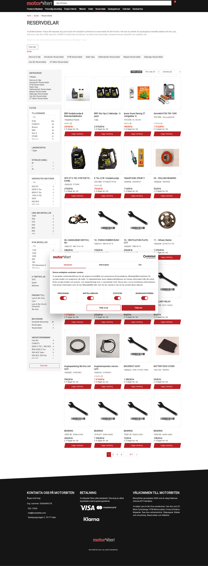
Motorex (35, 285)
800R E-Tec (37, 192)
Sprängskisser (114, 9)
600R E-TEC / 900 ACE (41, 346)
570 (33, 222)
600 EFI (35, 186)
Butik (36, 15)
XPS (34, 279)
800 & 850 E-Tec (39, 349)
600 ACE (35, 201)
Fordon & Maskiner (35, 9)
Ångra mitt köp (33, 498)
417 (131, 454)
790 (33, 262)
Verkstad (126, 9)
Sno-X (34, 133)
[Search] (169, 3)
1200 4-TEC (37, 195)
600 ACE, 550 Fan (39, 355)
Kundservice (138, 9)
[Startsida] (39, 3)
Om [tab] (140, 265)
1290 (34, 253)
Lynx (34, 301)
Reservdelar (100, 9)
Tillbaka (32, 77)
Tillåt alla (138, 308)
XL (33, 169)
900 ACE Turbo (38, 352)
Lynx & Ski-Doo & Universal (39, 305)
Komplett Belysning (40, 322)
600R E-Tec (37, 189)
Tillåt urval (103, 308)
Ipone (34, 282)
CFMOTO (35, 124)
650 (33, 225)
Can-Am (35, 340)
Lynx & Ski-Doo (38, 298)
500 (33, 219)
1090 (34, 256)
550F (34, 198)
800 (33, 228)
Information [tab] (104, 265)
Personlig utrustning (53, 9)
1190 (34, 250)
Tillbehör (82, 9)
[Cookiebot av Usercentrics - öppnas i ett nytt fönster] (145, 257)
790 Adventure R (39, 265)
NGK (34, 130)
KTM (34, 121)
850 (33, 231)
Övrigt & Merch (70, 9)
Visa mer (32, 47)
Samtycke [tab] (68, 265)
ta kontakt (58, 40)
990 (33, 259)
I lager (34, 150)
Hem (29, 15)
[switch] (90, 298)
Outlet (90, 9)
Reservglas (36, 325)
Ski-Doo (35, 309)
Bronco (35, 127)
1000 (34, 216)
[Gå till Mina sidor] (178, 3)
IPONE (34, 136)
